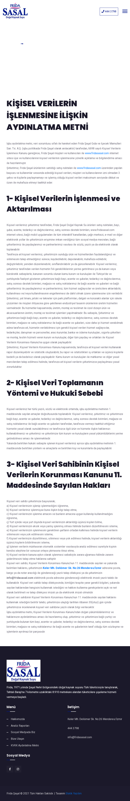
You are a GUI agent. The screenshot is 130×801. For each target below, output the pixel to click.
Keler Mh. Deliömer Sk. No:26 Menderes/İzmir (72, 568)
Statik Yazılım (74, 793)
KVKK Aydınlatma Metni (25, 745)
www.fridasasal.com (97, 153)
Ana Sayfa (12, 43)
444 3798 (110, 11)
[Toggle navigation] (126, 11)
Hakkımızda (18, 719)
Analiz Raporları (20, 725)
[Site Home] (65, 671)
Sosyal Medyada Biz (23, 732)
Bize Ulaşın (17, 738)
